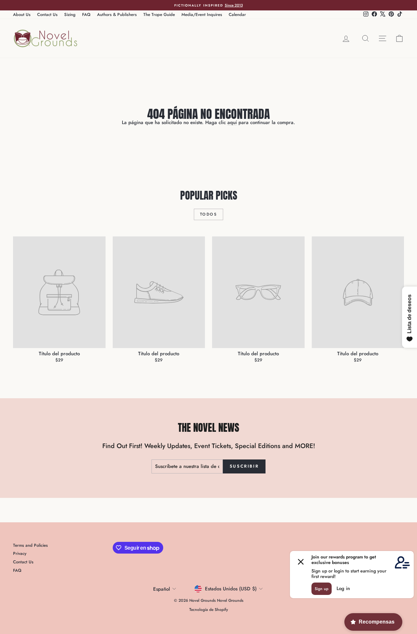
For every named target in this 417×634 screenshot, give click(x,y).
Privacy (19, 553)
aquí (232, 122)
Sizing (70, 14)
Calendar (237, 14)
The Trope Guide (159, 14)
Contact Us (47, 14)
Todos (208, 214)
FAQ (86, 14)
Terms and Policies (30, 545)
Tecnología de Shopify (208, 610)
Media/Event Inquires (201, 14)
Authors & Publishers (117, 14)
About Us (22, 14)
